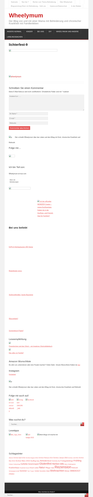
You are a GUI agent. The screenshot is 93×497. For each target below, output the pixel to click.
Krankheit (22, 468)
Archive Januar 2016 (60, 458)
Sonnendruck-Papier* (16, 331)
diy (59, 461)
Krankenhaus (14, 468)
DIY (50, 31)
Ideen (66, 464)
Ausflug (33, 461)
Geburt (11, 464)
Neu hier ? (25, 2)
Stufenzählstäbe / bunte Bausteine (21, 295)
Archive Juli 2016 (73, 457)
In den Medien (76, 6)
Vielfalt (37, 471)
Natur (42, 467)
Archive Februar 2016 (46, 457)
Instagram (12, 374)
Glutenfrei (45, 463)
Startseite (14, 2)
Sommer (23, 471)
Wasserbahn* (13, 319)
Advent (11, 457)
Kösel (32, 468)
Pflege (47, 468)
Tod (28, 471)
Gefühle (24, 464)
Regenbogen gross (15, 271)
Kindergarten (72, 464)
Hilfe (62, 464)
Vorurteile (42, 471)
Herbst (55, 463)
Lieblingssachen (15, 37)
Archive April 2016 (19, 458)
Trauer (32, 471)
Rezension (63, 467)
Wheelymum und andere (67, 31)
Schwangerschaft (14, 471)
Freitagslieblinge (66, 461)
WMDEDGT (75, 471)
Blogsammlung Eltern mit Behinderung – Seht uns (28, 6)
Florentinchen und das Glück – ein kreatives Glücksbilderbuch (30, 346)
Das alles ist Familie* (16, 353)
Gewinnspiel (33, 464)
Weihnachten (57, 470)
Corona (55, 461)
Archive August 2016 (32, 457)
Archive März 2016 (23, 461)
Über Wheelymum (66, 2)
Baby (38, 461)
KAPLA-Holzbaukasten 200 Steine (21, 247)
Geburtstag (16, 464)
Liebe (36, 468)
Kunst (27, 468)
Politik (52, 468)
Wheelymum (26, 15)
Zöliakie (11, 474)
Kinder (29, 31)
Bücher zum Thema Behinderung (44, 2)
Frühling (77, 460)
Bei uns (40, 31)
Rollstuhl (75, 468)
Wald (48, 471)
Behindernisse (45, 461)
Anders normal (14, 31)
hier (79, 365)
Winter (67, 471)
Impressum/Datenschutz (58, 6)
